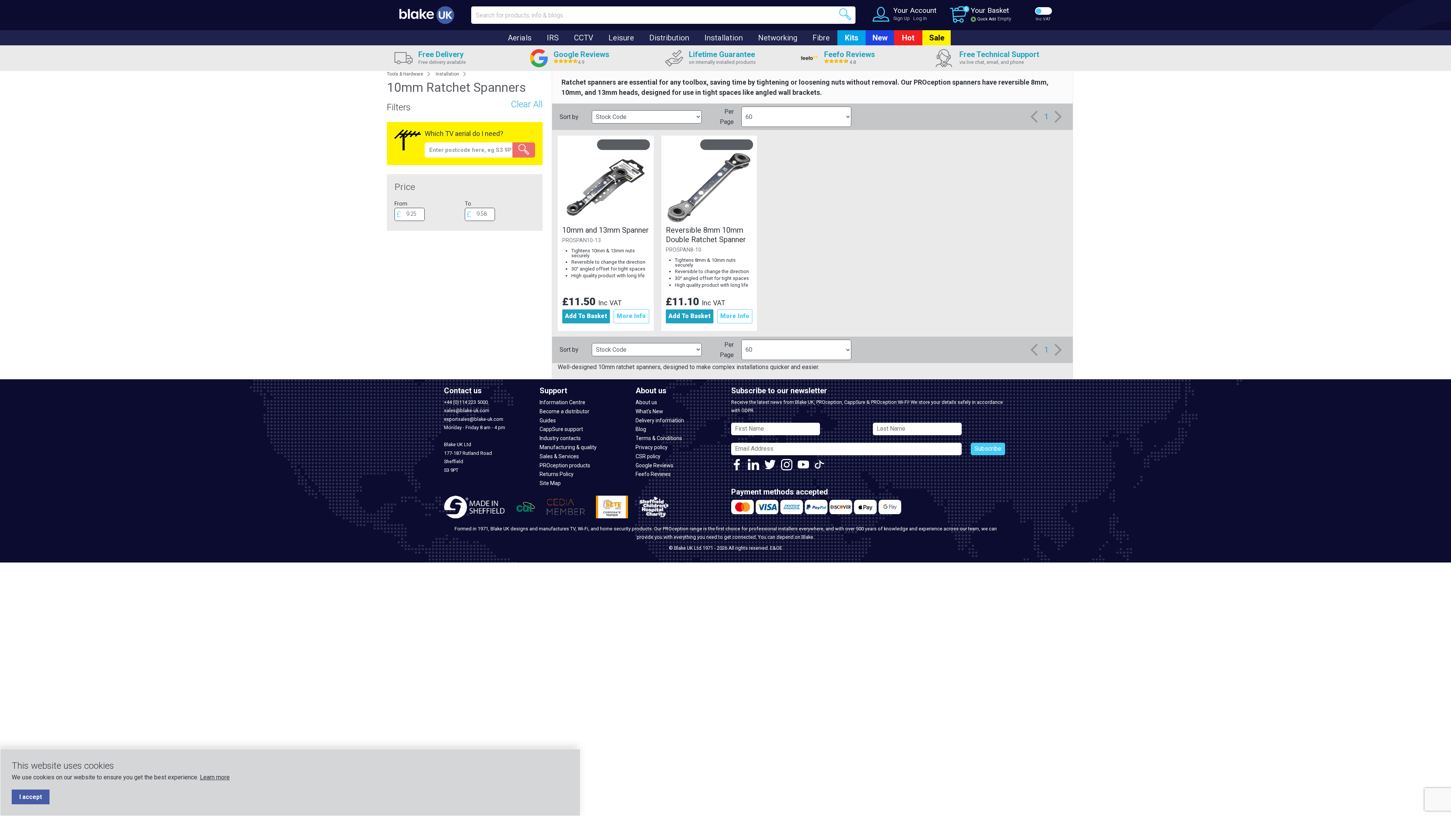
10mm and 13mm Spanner (605, 230)
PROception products (565, 465)
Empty (1004, 19)
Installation (723, 37)
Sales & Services (559, 456)
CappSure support (561, 429)
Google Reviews (654, 465)
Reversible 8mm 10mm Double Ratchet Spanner (706, 235)
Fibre (821, 37)
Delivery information (660, 420)
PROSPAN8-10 (683, 250)
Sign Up (901, 18)
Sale (936, 37)
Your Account (914, 10)
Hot (908, 37)
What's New (649, 411)
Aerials (520, 37)
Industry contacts (560, 438)
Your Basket (990, 10)
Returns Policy (557, 474)
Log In (920, 18)
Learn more (215, 777)
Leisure (621, 37)
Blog (641, 429)
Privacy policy (652, 447)
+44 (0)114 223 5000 (466, 402)
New (880, 37)
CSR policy (648, 456)
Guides (548, 420)
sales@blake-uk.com (466, 410)
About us (646, 402)
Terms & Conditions (659, 438)
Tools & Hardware (405, 74)
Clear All (527, 104)
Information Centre (562, 402)
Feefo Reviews (653, 474)
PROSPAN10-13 (581, 240)
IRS (553, 37)
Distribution (669, 37)
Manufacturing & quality (568, 447)
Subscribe (988, 448)
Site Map (550, 483)
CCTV (583, 37)
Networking (777, 37)
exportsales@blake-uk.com (473, 419)
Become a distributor (564, 411)
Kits (852, 37)
